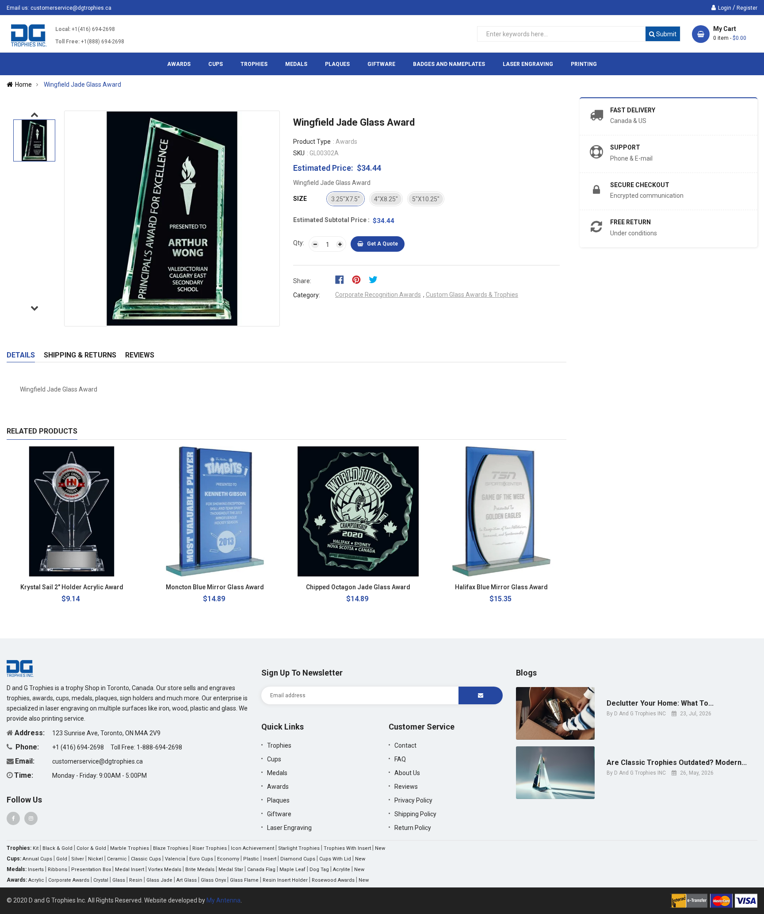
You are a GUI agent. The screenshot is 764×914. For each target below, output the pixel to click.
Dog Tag (319, 869)
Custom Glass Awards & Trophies (472, 294)
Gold (61, 859)
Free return (630, 222)
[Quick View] (122, 587)
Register (747, 8)
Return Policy (412, 827)
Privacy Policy (413, 800)
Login (724, 8)
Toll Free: (67, 41)
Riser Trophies (209, 848)
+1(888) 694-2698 (102, 41)
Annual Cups (37, 859)
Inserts (36, 869)
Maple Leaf (292, 869)
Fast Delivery (632, 110)
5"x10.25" (425, 199)
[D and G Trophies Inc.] (20, 668)
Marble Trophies (129, 848)
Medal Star (230, 869)
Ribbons (57, 869)
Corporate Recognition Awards (378, 294)
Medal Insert (129, 869)
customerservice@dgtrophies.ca (71, 8)
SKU (299, 153)
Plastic (251, 859)
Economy (228, 859)
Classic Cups (146, 859)
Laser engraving (289, 827)
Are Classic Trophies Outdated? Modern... (677, 763)
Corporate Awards (68, 880)
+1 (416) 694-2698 (78, 747)
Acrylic (36, 880)
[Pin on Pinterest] (359, 279)
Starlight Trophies (299, 848)
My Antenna (223, 900)
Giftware (279, 814)
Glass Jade (159, 880)
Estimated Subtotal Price (330, 219)
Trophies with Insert (347, 848)
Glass (118, 880)
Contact (405, 745)
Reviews (139, 355)
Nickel (95, 859)
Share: (302, 280)
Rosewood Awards (333, 880)
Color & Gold (91, 848)
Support (625, 147)
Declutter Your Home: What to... (660, 703)
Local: (62, 29)
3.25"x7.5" (345, 199)
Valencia (175, 859)
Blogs (526, 672)
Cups (274, 759)
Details (21, 355)
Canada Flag (261, 869)
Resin (135, 880)
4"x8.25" (386, 199)
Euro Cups (201, 859)
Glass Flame (244, 880)
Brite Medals (199, 869)
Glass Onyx (213, 880)
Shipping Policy (415, 814)
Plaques (278, 800)
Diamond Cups (297, 859)
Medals (277, 772)
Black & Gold (57, 848)
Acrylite (341, 869)
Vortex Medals (164, 869)
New (380, 848)
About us (407, 772)
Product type (312, 141)
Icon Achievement (252, 848)
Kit (35, 848)
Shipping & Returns (80, 355)
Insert (269, 859)
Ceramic (117, 859)
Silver (77, 859)
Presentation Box (91, 869)
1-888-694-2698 (159, 747)
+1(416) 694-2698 (93, 29)
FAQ (400, 759)
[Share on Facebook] (342, 279)
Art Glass (186, 880)
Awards (278, 786)
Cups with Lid (335, 859)
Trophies (279, 745)
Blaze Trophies (170, 848)
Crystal (100, 880)
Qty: (298, 242)
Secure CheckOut (639, 184)
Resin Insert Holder (285, 880)
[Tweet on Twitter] (375, 279)
